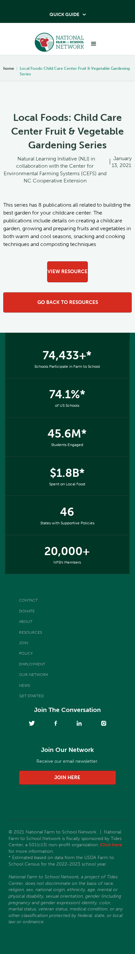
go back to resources (67, 302)
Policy (26, 653)
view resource (67, 271)
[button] (94, 44)
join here (67, 777)
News (24, 685)
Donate (27, 611)
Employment (32, 664)
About (25, 621)
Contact (28, 600)
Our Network (33, 674)
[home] (57, 44)
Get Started (31, 696)
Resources (30, 632)
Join (23, 643)
